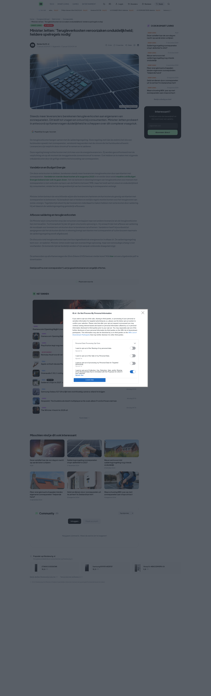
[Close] (143, 313)
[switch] (133, 348)
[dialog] (105, 348)
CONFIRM (90, 380)
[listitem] (105, 343)
